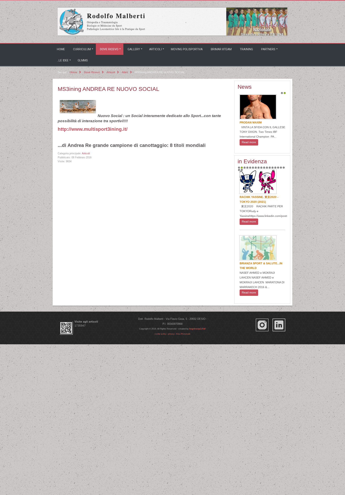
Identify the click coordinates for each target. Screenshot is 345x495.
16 (281, 300)
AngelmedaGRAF (197, 447)
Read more (249, 147)
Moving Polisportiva (187, 49)
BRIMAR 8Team (221, 49)
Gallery (134, 49)
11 (267, 300)
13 (272, 300)
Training (246, 49)
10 (264, 300)
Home (61, 49)
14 (275, 300)
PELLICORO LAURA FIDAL (258, 259)
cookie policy (160, 452)
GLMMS (83, 60)
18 (239, 303)
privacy (171, 452)
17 (284, 300)
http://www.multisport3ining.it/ (93, 129)
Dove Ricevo (109, 49)
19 (242, 303)
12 (270, 300)
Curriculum (82, 49)
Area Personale (183, 452)
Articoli (155, 49)
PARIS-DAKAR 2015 (253, 329)
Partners (268, 49)
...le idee (62, 60)
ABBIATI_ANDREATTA (254, 122)
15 (278, 300)
